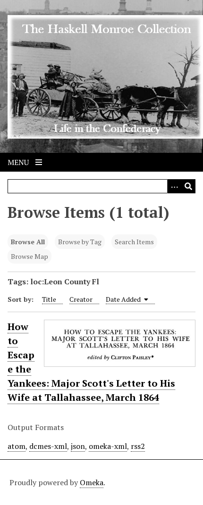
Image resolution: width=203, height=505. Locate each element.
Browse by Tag (80, 241)
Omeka (91, 482)
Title (49, 299)
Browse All (28, 241)
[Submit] (188, 186)
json (78, 446)
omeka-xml (108, 446)
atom (16, 446)
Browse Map (29, 256)
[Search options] (174, 186)
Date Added (124, 299)
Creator (81, 299)
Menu (19, 162)
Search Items (134, 241)
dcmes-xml (48, 446)
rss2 (138, 446)
